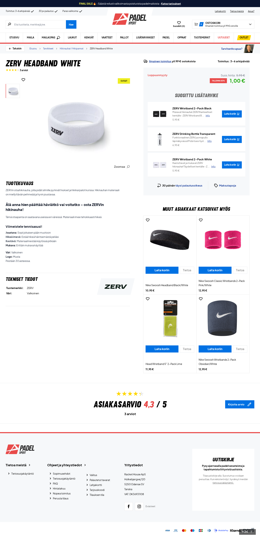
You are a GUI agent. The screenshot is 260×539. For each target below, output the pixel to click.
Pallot (124, 37)
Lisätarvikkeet (145, 37)
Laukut (72, 37)
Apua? (251, 11)
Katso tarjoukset (171, 3)
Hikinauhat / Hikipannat (71, 48)
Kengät (89, 37)
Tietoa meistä (237, 11)
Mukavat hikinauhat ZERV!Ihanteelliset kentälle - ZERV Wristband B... (192, 114)
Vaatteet (107, 37)
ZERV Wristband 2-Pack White (192, 159)
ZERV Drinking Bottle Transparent (193, 133)
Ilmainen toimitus (160, 61)
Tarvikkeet (48, 48)
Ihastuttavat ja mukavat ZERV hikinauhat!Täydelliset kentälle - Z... (194, 165)
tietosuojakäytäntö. (223, 482)
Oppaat (181, 37)
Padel (166, 37)
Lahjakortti (220, 11)
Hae (71, 24)
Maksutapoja (227, 185)
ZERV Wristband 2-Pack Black (192, 108)
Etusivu (14, 37)
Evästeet (150, 506)
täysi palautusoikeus (188, 185)
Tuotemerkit (202, 37)
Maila (30, 37)
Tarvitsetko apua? (231, 48)
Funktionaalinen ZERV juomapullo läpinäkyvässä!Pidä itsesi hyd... (192, 139)
